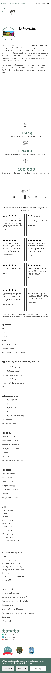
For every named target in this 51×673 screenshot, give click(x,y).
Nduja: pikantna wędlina (11, 593)
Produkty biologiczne (10, 408)
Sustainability (7, 526)
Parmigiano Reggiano (10, 449)
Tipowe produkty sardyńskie (13, 375)
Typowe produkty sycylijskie (13, 367)
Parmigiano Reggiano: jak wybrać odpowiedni (20, 613)
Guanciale (6, 453)
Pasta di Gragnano (9, 437)
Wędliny (5, 340)
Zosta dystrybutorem (10, 540)
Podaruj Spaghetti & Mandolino (14, 576)
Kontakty (5, 573)
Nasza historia (7, 520)
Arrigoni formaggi (9, 486)
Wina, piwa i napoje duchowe (13, 352)
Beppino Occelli (8, 482)
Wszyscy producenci (10, 497)
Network (5, 580)
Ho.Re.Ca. (6, 530)
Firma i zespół (7, 510)
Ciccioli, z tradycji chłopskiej (12, 609)
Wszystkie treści (8, 621)
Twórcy (5, 517)
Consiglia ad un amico (10, 544)
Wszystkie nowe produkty (12, 461)
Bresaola (5, 457)
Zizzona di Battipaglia (10, 445)
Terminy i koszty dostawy (12, 566)
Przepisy (5, 556)
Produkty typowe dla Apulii (13, 371)
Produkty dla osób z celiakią (13, 416)
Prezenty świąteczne (10, 400)
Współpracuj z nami (9, 534)
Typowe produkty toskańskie (13, 379)
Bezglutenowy (8, 412)
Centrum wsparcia (9, 560)
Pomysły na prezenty (10, 404)
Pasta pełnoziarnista (10, 441)
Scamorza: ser (7, 617)
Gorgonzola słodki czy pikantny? (14, 597)
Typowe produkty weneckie (13, 383)
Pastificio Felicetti (9, 474)
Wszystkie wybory (9, 424)
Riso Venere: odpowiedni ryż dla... (15, 601)
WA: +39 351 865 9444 (42, 3)
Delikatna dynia (8, 605)
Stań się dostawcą (9, 537)
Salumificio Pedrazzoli (10, 489)
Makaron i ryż (7, 332)
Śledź (46, 22)
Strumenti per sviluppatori (12, 563)
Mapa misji (6, 523)
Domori (5, 494)
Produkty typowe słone (11, 344)
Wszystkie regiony (9, 387)
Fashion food (7, 420)
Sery (4, 328)
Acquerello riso (8, 478)
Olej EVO (5, 336)
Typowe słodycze (9, 348)
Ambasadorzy (7, 513)
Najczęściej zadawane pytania (13, 570)
